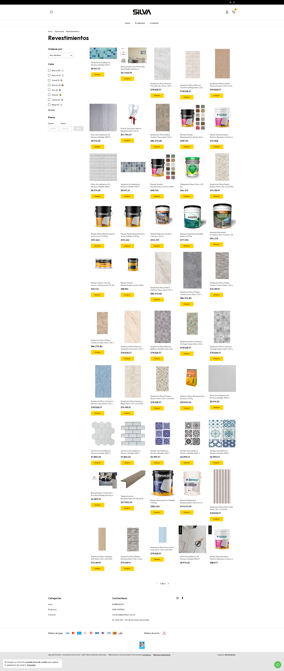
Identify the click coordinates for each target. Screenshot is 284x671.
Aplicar (78, 129)
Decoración (59, 31)
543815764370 (118, 604)
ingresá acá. (146, 655)
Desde (50, 123)
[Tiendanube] (226, 655)
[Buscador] (51, 12)
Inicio (127, 23)
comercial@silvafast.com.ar (123, 615)
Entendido (31, 665)
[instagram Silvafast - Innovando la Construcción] (231, 2)
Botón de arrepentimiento (161, 655)
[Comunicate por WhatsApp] (277, 664)
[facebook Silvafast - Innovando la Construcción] (234, 2)
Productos (140, 23)
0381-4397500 (118, 609)
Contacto (154, 23)
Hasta (63, 123)
